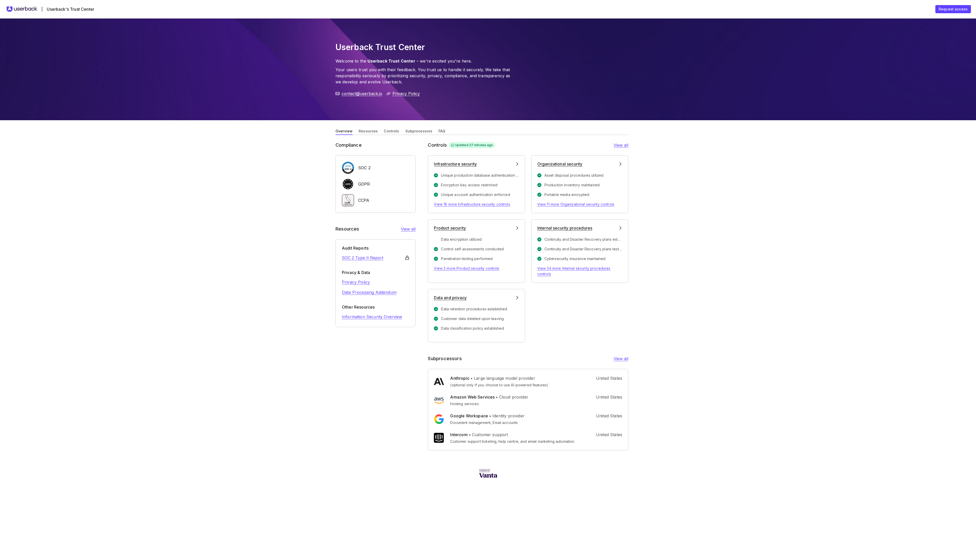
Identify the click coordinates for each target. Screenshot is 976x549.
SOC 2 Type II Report (362, 257)
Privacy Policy (406, 93)
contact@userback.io (362, 93)
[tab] (344, 130)
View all (408, 229)
